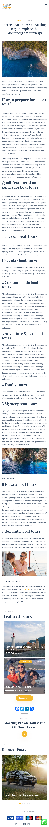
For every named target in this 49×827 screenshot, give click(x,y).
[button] (20, 803)
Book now (23, 698)
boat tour (26, 589)
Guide (19, 20)
